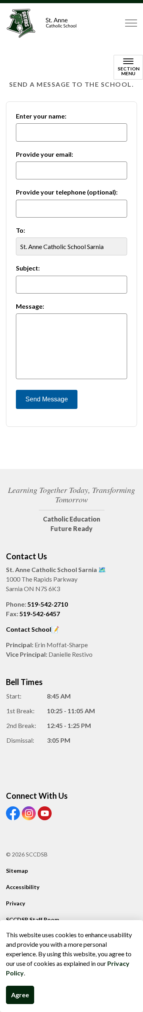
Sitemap (17, 870)
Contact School (28, 629)
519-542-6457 (39, 613)
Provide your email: (44, 154)
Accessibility (22, 887)
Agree (20, 994)
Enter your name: (41, 116)
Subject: (28, 268)
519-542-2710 (47, 604)
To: (20, 230)
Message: (30, 306)
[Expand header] (131, 23)
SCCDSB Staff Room (32, 919)
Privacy (15, 903)
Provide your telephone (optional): (67, 192)
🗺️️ (102, 569)
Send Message (46, 399)
